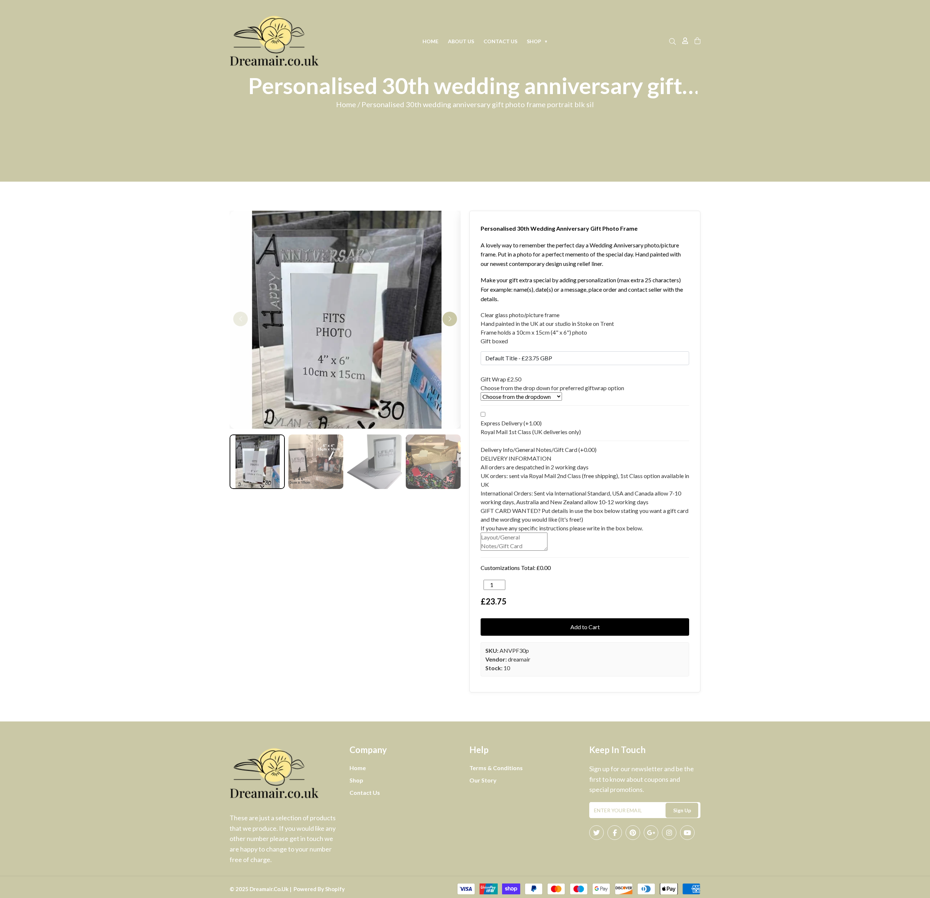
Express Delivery (511, 423)
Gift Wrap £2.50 (501, 379)
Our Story (483, 780)
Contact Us (500, 41)
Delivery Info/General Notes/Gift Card (539, 449)
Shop (537, 41)
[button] (449, 319)
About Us (461, 41)
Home (430, 41)
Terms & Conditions (496, 767)
